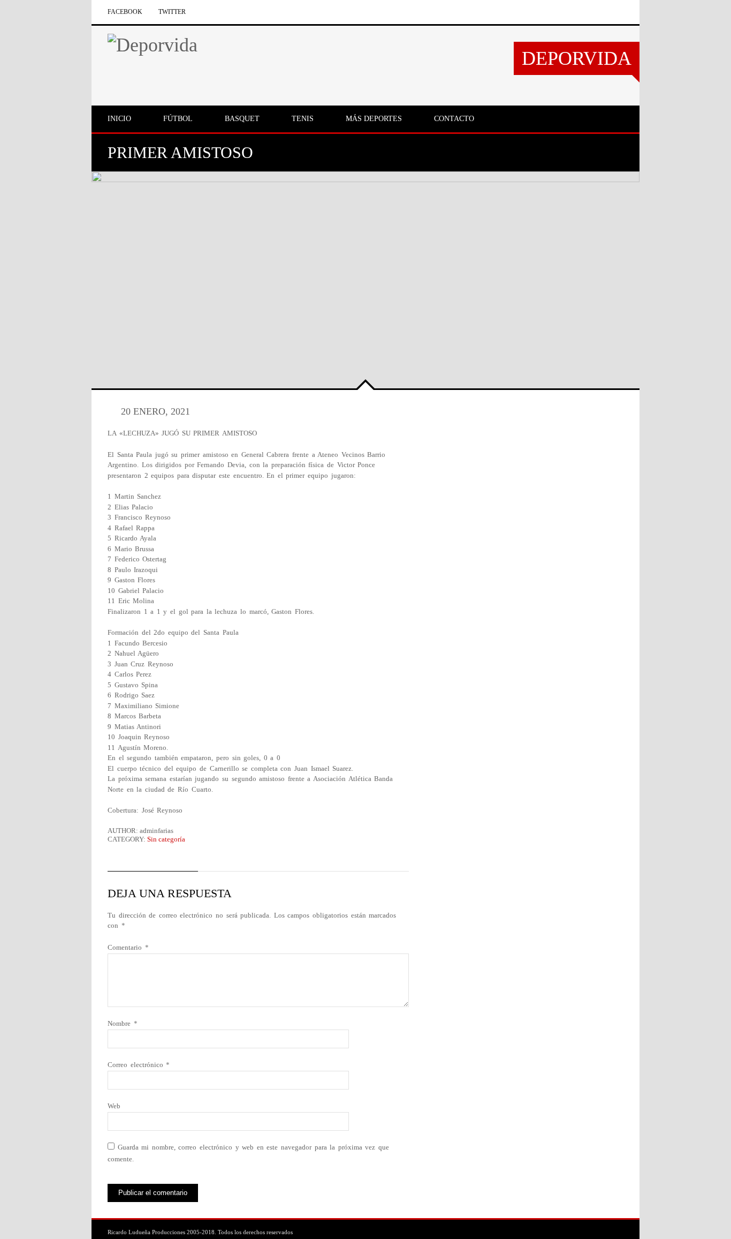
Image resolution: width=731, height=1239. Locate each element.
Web (114, 1106)
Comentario (128, 947)
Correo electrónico (139, 1065)
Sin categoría (166, 839)
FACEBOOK (125, 12)
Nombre (123, 1023)
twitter (172, 12)
